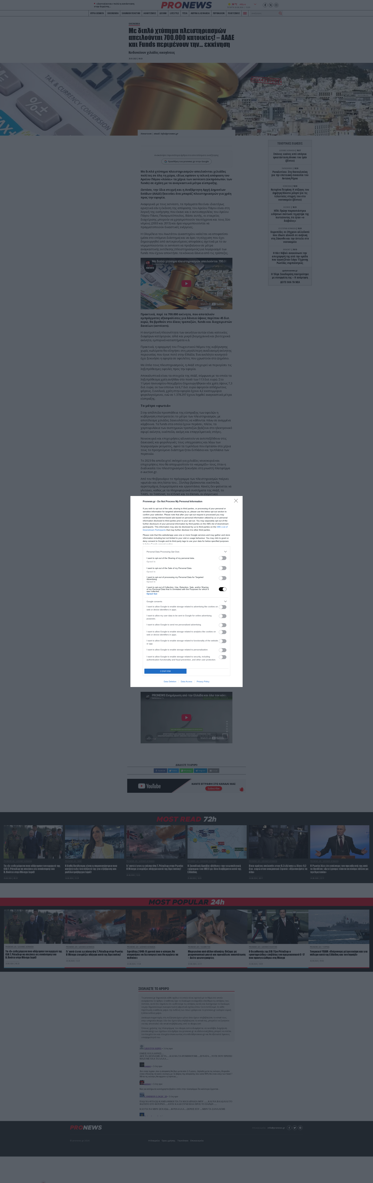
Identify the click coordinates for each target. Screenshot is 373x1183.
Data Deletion (170, 681)
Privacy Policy (203, 681)
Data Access (186, 681)
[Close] (237, 501)
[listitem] (186, 551)
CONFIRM (165, 671)
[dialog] (186, 591)
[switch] (222, 558)
